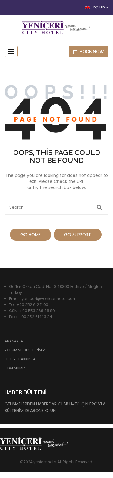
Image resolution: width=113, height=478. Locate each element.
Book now (91, 51)
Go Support (77, 235)
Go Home (30, 235)
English (98, 7)
